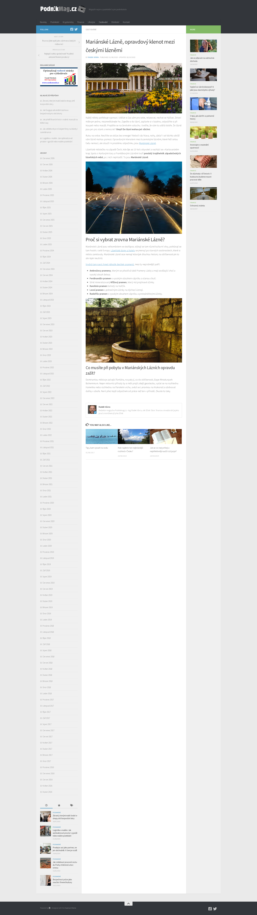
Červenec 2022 (48, 398)
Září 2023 (46, 312)
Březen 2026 (47, 183)
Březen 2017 (47, 755)
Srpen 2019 (47, 576)
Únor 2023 (47, 355)
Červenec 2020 (48, 521)
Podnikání (54, 22)
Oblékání (115, 22)
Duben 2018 (47, 675)
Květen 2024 (47, 281)
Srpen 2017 (47, 724)
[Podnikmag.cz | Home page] (63, 9)
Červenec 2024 (48, 269)
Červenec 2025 (48, 220)
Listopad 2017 (48, 706)
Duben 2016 (47, 792)
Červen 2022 (47, 404)
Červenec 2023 (48, 324)
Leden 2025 (47, 244)
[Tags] (71, 805)
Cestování (103, 22)
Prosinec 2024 (48, 250)
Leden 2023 (47, 361)
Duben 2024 (47, 287)
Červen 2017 (47, 736)
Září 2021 (46, 459)
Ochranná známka (197, 205)
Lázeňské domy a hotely (123, 250)
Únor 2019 (47, 613)
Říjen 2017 (47, 712)
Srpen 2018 (47, 650)
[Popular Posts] (59, 805)
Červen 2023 (47, 330)
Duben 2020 (47, 527)
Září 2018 (46, 644)
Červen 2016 (47, 779)
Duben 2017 (47, 749)
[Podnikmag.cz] (71, 29)
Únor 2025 (47, 238)
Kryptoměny (68, 22)
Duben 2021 (47, 478)
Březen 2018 (47, 681)
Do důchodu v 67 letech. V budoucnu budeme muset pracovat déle (200, 176)
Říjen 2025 (47, 207)
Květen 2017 (47, 742)
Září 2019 (46, 570)
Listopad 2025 (48, 201)
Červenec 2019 (48, 582)
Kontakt (126, 22)
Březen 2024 (47, 293)
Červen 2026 (47, 164)
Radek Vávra (93, 57)
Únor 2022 (47, 429)
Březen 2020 (47, 533)
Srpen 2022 (47, 392)
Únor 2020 (47, 539)
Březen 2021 (47, 484)
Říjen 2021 (47, 453)
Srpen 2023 (47, 318)
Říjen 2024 (47, 256)
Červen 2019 (47, 589)
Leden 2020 (47, 546)
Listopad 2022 (48, 373)
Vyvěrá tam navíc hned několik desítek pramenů (110, 264)
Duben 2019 (47, 601)
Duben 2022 (47, 416)
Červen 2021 (47, 466)
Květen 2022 (47, 410)
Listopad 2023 (48, 299)
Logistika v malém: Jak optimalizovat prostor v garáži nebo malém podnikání (65, 833)
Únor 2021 (47, 490)
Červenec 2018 (48, 656)
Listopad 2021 (48, 447)
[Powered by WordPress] (49, 908)
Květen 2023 (47, 336)
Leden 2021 (47, 496)
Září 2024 (46, 263)
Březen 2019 (47, 607)
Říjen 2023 (47, 306)
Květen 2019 (47, 595)
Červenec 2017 (48, 730)
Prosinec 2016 (48, 767)
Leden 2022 (47, 435)
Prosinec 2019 (48, 552)
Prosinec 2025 (48, 195)
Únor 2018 (47, 687)
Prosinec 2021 (48, 441)
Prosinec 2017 (48, 699)
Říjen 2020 (47, 509)
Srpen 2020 (47, 515)
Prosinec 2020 (48, 502)
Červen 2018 (47, 662)
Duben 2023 (47, 343)
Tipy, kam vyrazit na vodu (97, 447)
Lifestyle (91, 22)
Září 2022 (46, 386)
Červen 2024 (47, 275)
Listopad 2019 (48, 558)
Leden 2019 (47, 619)
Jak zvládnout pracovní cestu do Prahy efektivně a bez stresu (65, 865)
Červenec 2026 (48, 158)
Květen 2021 (47, 472)
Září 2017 (46, 718)
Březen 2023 (47, 349)
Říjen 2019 (47, 564)
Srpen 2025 (47, 213)
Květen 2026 (47, 170)
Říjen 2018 (47, 638)
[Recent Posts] (46, 805)
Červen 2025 (47, 226)
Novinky (43, 22)
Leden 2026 (47, 189)
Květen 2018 (47, 669)
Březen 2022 (47, 423)
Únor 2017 (47, 761)
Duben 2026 (47, 176)
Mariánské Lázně (147, 143)
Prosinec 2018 (48, 626)
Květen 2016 (47, 785)
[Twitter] (76, 29)
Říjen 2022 (47, 379)
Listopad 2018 (48, 632)
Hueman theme (70, 908)
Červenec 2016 (48, 773)
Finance (80, 22)
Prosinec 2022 (48, 367)
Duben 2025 (47, 232)
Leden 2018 (47, 693)
